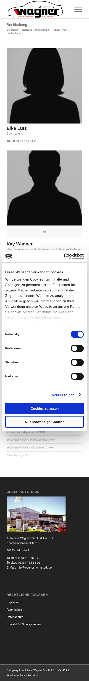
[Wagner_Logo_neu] (37, 9)
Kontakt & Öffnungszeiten (24, 624)
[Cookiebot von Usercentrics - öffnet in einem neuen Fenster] (64, 256)
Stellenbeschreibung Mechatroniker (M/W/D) (30, 447)
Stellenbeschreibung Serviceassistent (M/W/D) (31, 439)
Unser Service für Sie (18, 455)
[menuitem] (76, 9)
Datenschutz (15, 617)
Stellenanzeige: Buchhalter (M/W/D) (26, 432)
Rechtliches (14, 609)
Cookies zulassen (45, 408)
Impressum (14, 602)
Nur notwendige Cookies (44, 422)
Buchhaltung (17, 25)
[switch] (77, 348)
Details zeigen (63, 395)
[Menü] (76, 9)
